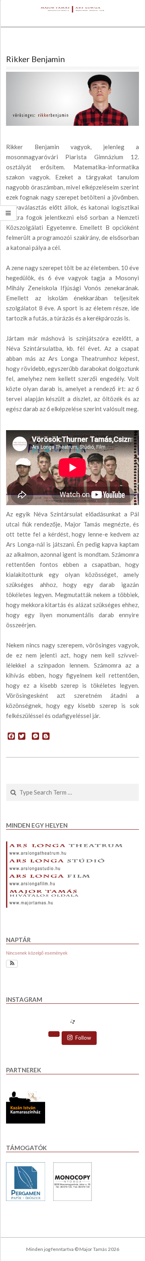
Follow (83, 1037)
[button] (11, 963)
